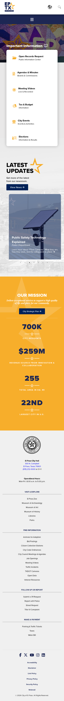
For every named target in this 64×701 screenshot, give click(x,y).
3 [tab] (29, 262)
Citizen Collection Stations (32, 545)
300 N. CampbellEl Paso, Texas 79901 (32, 465)
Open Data (32, 575)
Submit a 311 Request (32, 596)
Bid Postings (32, 541)
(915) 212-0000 (29, 469)
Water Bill (32, 635)
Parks (32, 520)
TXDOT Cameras (32, 571)
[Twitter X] (25, 655)
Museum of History (32, 511)
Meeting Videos (32, 562)
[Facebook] (20, 655)
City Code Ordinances (32, 550)
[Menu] (32, 19)
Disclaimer (32, 668)
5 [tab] (38, 262)
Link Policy (32, 673)
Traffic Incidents (32, 567)
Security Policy (32, 684)
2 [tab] (25, 262)
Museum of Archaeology (32, 503)
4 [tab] (33, 262)
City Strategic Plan (31, 311)
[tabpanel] (32, 227)
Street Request (32, 605)
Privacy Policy (32, 679)
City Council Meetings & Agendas (32, 554)
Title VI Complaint (32, 609)
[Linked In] (42, 655)
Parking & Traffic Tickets (32, 626)
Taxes (32, 630)
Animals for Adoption (32, 537)
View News (16, 187)
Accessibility (32, 662)
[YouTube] (31, 655)
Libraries (32, 515)
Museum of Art (32, 507)
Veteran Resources (32, 579)
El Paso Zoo (32, 498)
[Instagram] (36, 655)
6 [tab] (42, 262)
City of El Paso (27, 695)
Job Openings (32, 558)
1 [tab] (20, 262)
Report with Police (32, 601)
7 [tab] (47, 262)
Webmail (32, 690)
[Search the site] (59, 7)
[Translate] (50, 6)
